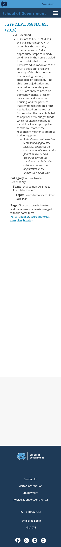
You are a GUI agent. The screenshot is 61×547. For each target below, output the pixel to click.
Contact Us (30, 479)
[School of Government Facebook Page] (18, 540)
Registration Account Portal (30, 499)
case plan (16, 220)
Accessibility (48, 3)
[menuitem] (18, 542)
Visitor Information (30, 486)
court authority (39, 216)
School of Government (24, 13)
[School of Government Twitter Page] (26, 540)
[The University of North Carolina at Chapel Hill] (2, 4)
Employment (30, 493)
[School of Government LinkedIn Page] (35, 540)
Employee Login (31, 520)
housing (28, 220)
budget (24, 216)
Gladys (31, 527)
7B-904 (14, 216)
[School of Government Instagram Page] (43, 540)
